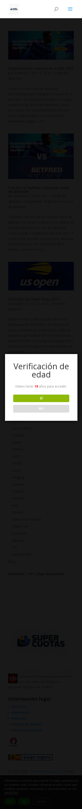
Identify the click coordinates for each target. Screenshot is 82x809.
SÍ (41, 398)
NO (41, 408)
